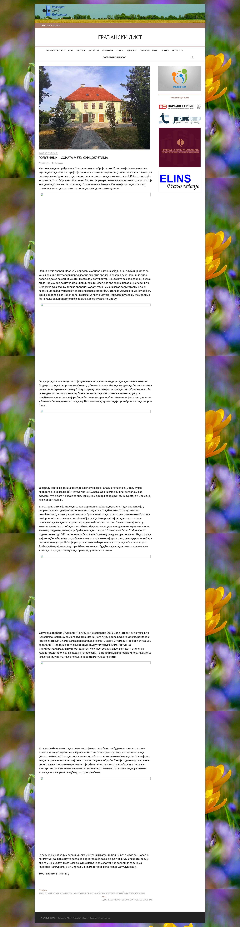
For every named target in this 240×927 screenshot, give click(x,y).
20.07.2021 (44, 163)
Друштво (94, 50)
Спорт (120, 50)
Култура (81, 50)
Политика (107, 50)
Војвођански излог (114, 57)
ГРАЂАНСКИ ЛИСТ (120, 37)
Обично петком (149, 50)
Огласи (165, 50)
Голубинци (59, 163)
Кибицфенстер (54, 50)
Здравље (132, 50)
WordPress (83, 918)
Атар (70, 50)
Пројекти (177, 50)
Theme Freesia (72, 918)
